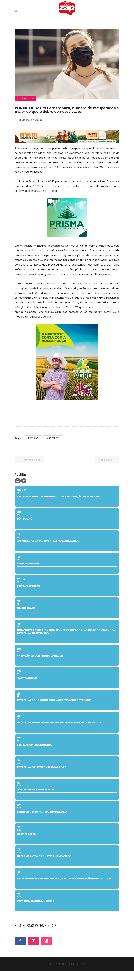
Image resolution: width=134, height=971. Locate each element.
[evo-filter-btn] (18, 480)
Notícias (33, 438)
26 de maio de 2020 (30, 120)
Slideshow (53, 438)
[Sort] (23, 480)
